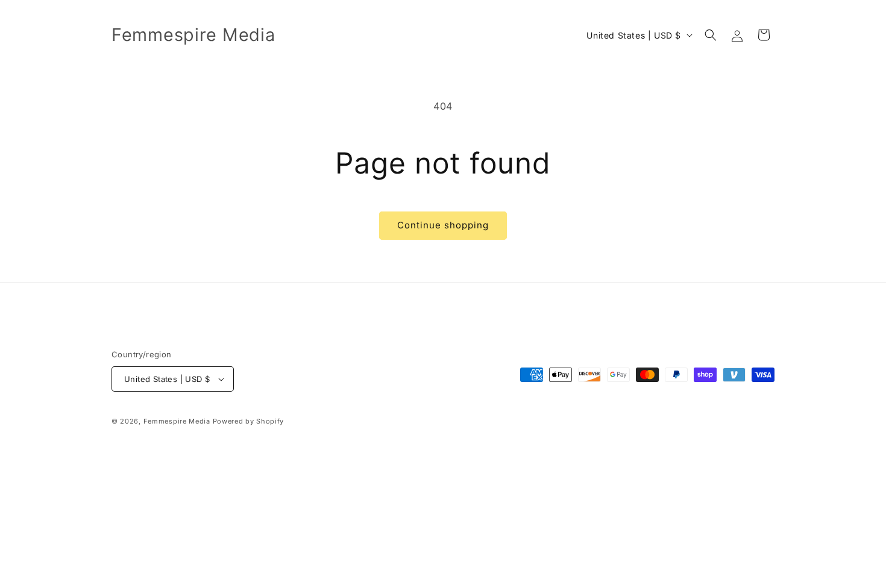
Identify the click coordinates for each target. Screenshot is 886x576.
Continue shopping (443, 225)
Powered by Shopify (248, 421)
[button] (710, 35)
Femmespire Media (176, 421)
